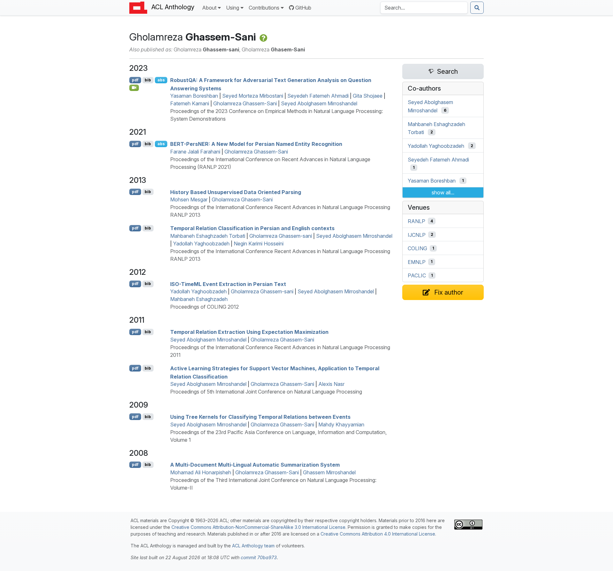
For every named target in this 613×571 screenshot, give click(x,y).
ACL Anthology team (253, 545)
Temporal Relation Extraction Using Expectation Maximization (249, 332)
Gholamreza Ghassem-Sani (245, 103)
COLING (417, 248)
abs (161, 80)
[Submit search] (477, 8)
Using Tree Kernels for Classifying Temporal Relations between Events (260, 417)
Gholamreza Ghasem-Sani (242, 199)
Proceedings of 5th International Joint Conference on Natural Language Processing (266, 391)
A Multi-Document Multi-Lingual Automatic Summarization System (255, 465)
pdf (135, 80)
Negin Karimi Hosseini (259, 243)
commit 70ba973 (259, 557)
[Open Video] (134, 88)
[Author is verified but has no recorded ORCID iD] (262, 37)
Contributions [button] (264, 7)
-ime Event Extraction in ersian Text (228, 284)
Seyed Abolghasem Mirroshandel (319, 103)
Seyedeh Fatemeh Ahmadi (318, 96)
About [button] (209, 7)
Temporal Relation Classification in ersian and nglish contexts (252, 228)
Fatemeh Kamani (189, 103)
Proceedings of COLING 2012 (204, 307)
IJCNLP (417, 234)
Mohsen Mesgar (189, 199)
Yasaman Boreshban (194, 96)
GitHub (303, 7)
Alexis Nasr (331, 384)
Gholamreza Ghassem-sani (280, 236)
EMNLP (417, 262)
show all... (443, 192)
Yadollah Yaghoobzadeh (201, 243)
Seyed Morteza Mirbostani (252, 96)
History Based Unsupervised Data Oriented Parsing (235, 192)
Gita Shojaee (367, 96)
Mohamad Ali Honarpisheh (200, 472)
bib (148, 80)
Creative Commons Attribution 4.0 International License (378, 534)
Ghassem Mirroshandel (329, 472)
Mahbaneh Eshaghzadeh (199, 299)
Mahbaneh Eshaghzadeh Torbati (207, 236)
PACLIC (417, 275)
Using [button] (232, 7)
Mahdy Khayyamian (341, 424)
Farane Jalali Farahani (195, 151)
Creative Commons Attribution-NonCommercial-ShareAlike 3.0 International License (258, 527)
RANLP (416, 221)
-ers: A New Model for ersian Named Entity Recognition (256, 144)
